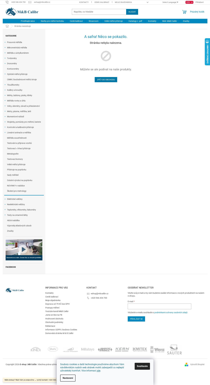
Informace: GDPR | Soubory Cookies (61, 329)
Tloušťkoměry (13, 85)
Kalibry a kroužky (14, 90)
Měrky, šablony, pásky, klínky (19, 95)
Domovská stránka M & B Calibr (59, 333)
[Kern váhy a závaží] (122, 349)
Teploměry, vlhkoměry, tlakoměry (21, 210)
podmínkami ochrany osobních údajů (170, 312)
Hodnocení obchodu (54, 318)
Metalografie (12, 154)
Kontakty (84, 2)
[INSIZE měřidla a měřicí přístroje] (105, 349)
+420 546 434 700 (99, 298)
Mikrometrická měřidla (17, 47)
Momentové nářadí (15, 116)
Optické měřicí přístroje (17, 74)
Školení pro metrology (16, 191)
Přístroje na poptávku (16, 169)
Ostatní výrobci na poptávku (19, 180)
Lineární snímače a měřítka (19, 132)
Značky (10, 231)
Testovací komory (15, 159)
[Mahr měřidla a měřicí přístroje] (53, 349)
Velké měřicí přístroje (16, 164)
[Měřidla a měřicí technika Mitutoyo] (88, 349)
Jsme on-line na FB (53, 315)
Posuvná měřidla (14, 42)
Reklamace (50, 326)
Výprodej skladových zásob (19, 225)
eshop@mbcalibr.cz (99, 293)
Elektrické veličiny (15, 199)
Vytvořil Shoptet (197, 364)
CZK (188, 2)
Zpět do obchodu (106, 79)
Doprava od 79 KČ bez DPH (57, 304)
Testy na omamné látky (17, 215)
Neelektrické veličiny (16, 204)
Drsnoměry (12, 63)
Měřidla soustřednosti (17, 138)
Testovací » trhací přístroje (18, 148)
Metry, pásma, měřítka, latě (19, 111)
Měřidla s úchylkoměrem (18, 53)
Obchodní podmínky (54, 322)
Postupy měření (52, 308)
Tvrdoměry (12, 58)
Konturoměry (13, 69)
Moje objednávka (123, 2)
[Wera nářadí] (157, 349)
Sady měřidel (12, 175)
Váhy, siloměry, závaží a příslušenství (23, 106)
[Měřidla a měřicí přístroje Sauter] (174, 349)
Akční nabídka (13, 220)
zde (98, 370)
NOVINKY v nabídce (16, 185)
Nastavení (68, 378)
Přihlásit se (136, 319)
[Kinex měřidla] (35, 349)
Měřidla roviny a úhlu (16, 101)
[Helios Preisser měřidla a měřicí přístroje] (70, 349)
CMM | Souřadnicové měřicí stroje (22, 79)
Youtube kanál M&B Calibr (57, 311)
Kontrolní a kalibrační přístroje (20, 127)
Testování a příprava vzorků (19, 143)
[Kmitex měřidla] (139, 349)
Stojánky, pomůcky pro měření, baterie (24, 122)
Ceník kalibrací (101, 2)
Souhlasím (142, 366)
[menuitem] (28, 21)
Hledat (132, 12)
